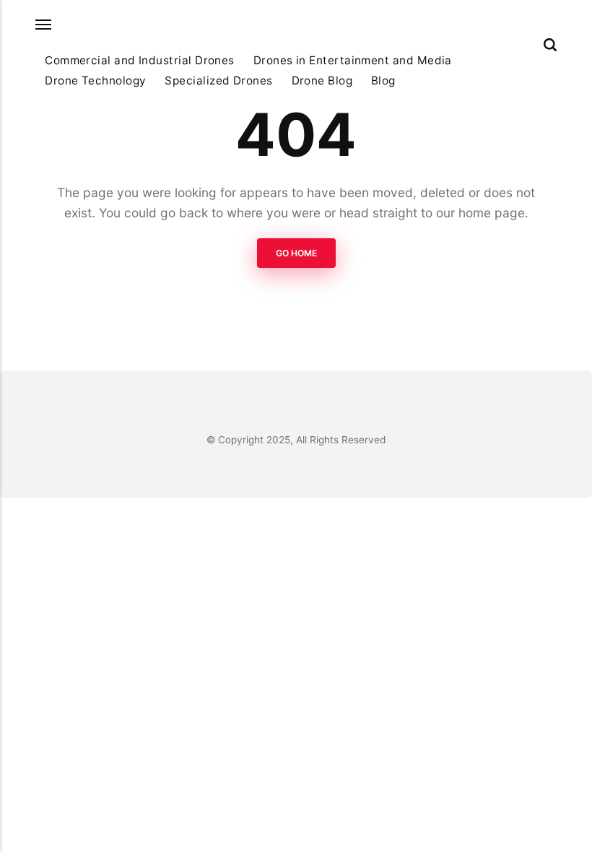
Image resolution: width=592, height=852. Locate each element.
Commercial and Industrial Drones (140, 60)
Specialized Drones (218, 80)
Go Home (296, 253)
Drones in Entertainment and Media (352, 60)
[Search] (550, 45)
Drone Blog (322, 80)
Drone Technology (95, 80)
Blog (383, 80)
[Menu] (44, 25)
